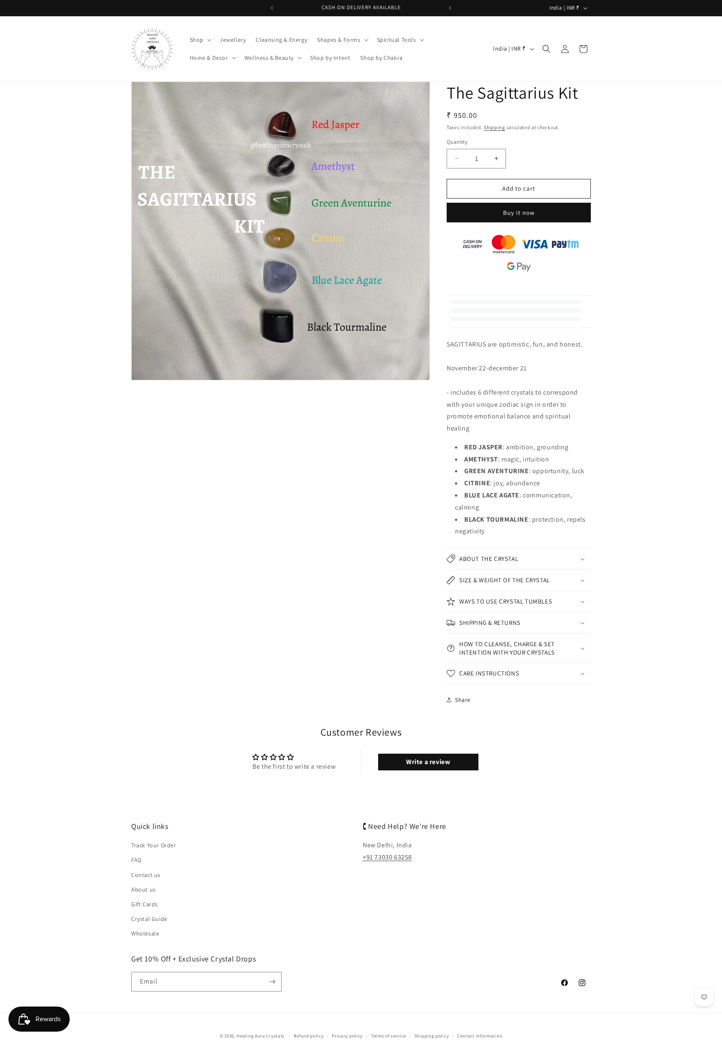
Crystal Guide (149, 919)
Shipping (494, 127)
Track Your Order (153, 845)
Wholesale (145, 933)
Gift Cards (144, 904)
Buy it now (519, 213)
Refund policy (308, 1036)
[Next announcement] (450, 8)
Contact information (479, 1036)
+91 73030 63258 (387, 857)
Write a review (428, 761)
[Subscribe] (272, 982)
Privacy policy (347, 1036)
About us (143, 889)
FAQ (136, 860)
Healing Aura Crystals (260, 1036)
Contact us (145, 875)
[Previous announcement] (272, 8)
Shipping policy (431, 1036)
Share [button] (462, 700)
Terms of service (388, 1036)
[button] (200, 39)
